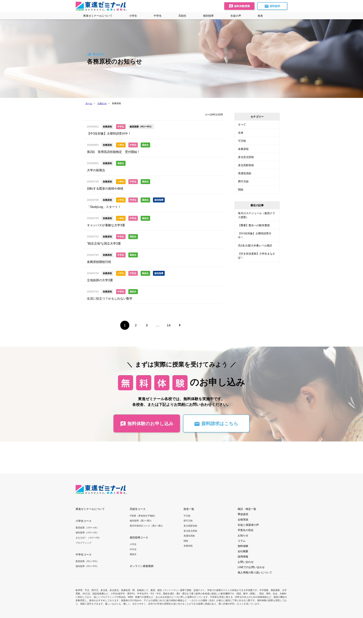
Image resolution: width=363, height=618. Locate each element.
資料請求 (274, 6)
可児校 (242, 140)
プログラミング (84, 542)
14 (169, 325)
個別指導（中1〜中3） (87, 566)
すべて (242, 124)
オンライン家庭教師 (142, 566)
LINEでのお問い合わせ (251, 567)
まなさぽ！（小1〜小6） (88, 537)
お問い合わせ (246, 561)
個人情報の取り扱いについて (255, 572)
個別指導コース (139, 537)
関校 (240, 189)
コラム (242, 540)
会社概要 (243, 551)
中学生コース (84, 554)
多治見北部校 (246, 157)
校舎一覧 (189, 508)
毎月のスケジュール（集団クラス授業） (256, 215)
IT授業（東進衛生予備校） (143, 515)
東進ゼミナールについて (97, 15)
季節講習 (243, 514)
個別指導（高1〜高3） (141, 520)
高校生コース (138, 508)
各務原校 (243, 148)
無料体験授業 (241, 6)
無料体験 (243, 546)
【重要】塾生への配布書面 (254, 225)
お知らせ (243, 535)
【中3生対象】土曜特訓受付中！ (254, 235)
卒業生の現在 (246, 530)
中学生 (133, 549)
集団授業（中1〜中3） (87, 561)
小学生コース (84, 520)
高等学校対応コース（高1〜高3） (147, 525)
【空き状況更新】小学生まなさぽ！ (256, 255)
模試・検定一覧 (247, 508)
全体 (240, 132)
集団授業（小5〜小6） (87, 527)
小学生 (133, 544)
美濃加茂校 (244, 173)
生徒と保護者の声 (248, 524)
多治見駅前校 (246, 165)
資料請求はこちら (219, 423)
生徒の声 (235, 15)
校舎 (260, 15)
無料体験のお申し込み (150, 423)
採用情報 (243, 556)
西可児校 (243, 181)
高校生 (133, 554)
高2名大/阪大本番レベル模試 (255, 245)
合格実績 (243, 519)
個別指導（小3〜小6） (87, 532)
